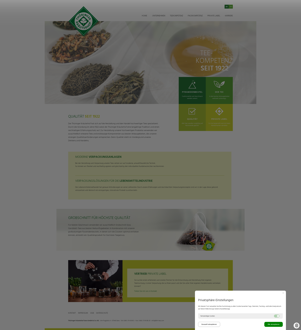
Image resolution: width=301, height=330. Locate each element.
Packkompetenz (195, 15)
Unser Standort (158, 29)
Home (144, 15)
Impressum (83, 97)
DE (227, 6)
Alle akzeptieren (273, 324)
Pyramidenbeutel (194, 26)
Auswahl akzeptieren (209, 324)
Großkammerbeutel (195, 40)
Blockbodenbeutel (195, 29)
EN (231, 6)
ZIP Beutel (192, 33)
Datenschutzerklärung (221, 309)
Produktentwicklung (178, 29)
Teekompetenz (176, 15)
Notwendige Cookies (207, 316)
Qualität (173, 26)
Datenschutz (102, 97)
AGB (92, 97)
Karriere (229, 15)
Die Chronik (156, 26)
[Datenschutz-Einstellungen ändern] (296, 325)
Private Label (213, 15)
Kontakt (72, 97)
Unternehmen (158, 15)
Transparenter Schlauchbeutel (199, 43)
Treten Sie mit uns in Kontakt (145, 291)
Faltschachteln (193, 36)
